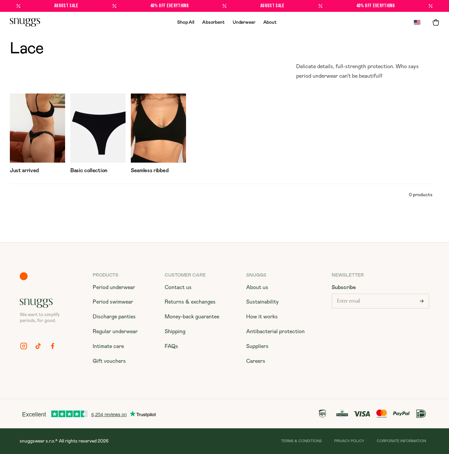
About (270, 22)
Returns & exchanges (190, 302)
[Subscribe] (421, 301)
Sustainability (262, 302)
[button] (436, 22)
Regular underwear (115, 331)
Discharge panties (114, 316)
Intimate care (108, 346)
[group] (37, 134)
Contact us (178, 287)
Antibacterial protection (275, 331)
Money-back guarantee (192, 316)
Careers (255, 361)
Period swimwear (113, 302)
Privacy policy (349, 441)
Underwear (244, 22)
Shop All (185, 22)
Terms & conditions (301, 441)
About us (257, 287)
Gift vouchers (109, 361)
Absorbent (213, 22)
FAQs (171, 346)
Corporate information (401, 441)
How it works (262, 316)
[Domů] (25, 22)
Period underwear (114, 287)
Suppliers (257, 346)
